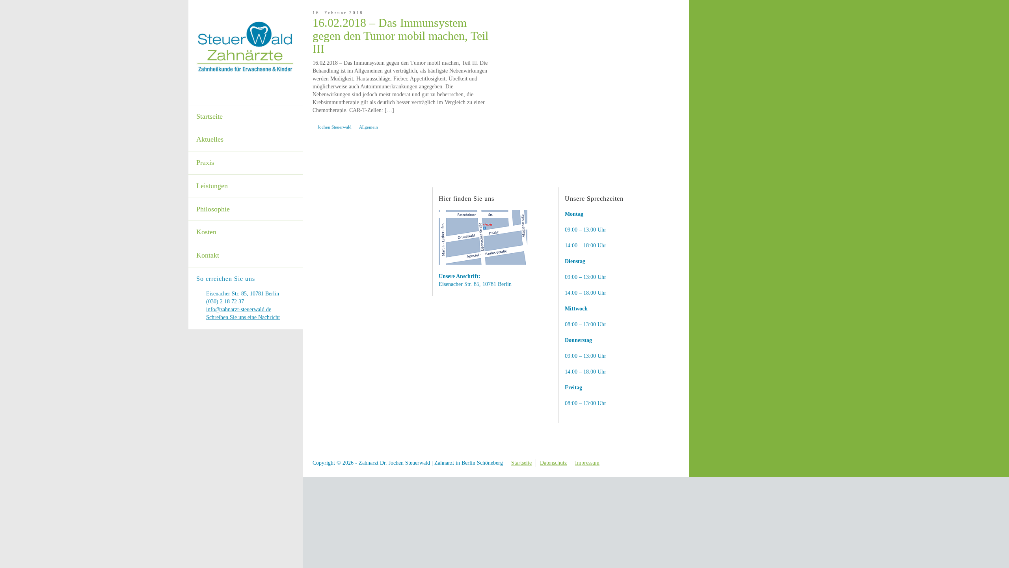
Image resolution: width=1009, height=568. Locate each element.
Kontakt (207, 255)
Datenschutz (553, 463)
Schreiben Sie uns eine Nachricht (243, 317)
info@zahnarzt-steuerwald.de (238, 309)
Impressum (587, 463)
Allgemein (368, 127)
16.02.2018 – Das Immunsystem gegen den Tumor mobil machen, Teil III (400, 35)
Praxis (205, 162)
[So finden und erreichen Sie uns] (483, 237)
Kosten (206, 232)
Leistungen (212, 186)
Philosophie (213, 209)
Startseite (209, 116)
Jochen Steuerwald (335, 127)
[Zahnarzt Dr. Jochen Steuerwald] (245, 46)
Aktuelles (209, 139)
